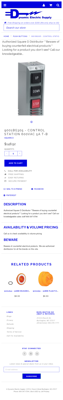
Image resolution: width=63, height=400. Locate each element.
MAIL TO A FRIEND (14, 189)
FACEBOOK (39, 189)
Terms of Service (14, 332)
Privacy (10, 320)
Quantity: (9, 149)
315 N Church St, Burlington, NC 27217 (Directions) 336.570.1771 (48, 320)
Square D (9, 137)
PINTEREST (11, 195)
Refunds (10, 324)
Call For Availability (15, 336)
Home (6, 36)
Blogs (9, 316)
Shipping (10, 328)
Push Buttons (20, 36)
